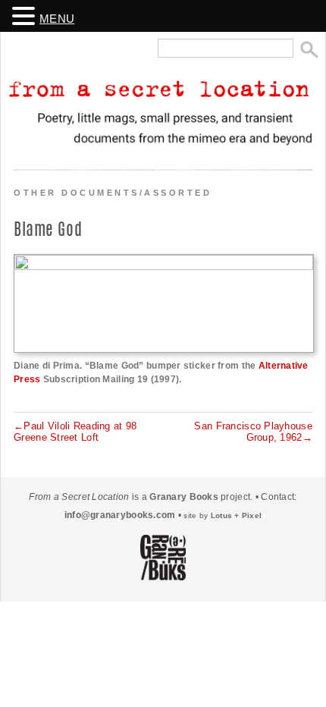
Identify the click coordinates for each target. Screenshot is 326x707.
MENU (56, 19)
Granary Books (183, 497)
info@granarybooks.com (120, 515)
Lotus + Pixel (236, 515)
